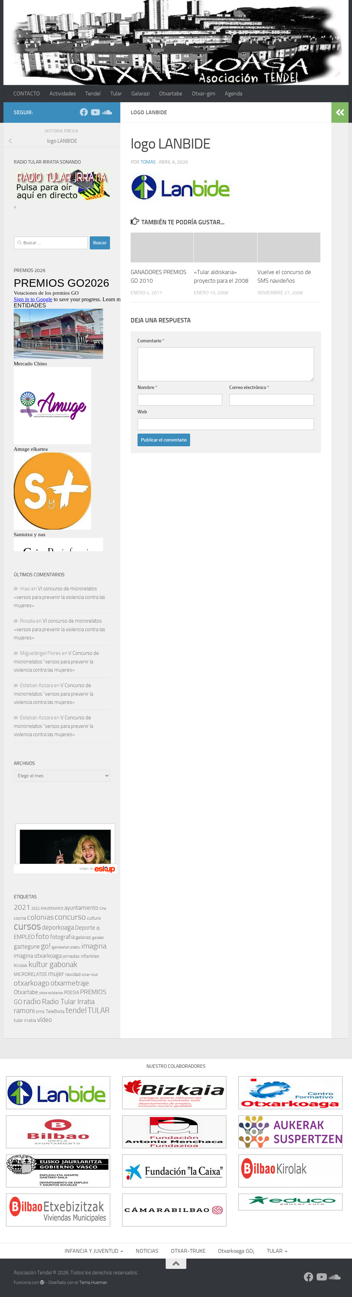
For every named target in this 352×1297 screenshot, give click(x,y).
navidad (72, 974)
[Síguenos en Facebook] (84, 112)
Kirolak (21, 965)
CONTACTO (26, 93)
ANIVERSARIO (52, 908)
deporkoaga (58, 927)
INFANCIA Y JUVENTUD (91, 1251)
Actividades (63, 93)
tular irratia (25, 1020)
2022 (35, 908)
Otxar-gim (203, 93)
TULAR (99, 1010)
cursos (27, 926)
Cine (102, 908)
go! (46, 946)
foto (42, 936)
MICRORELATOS (30, 974)
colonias (40, 917)
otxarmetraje (70, 983)
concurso (70, 917)
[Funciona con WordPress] (42, 1282)
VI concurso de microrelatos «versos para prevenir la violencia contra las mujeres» (59, 597)
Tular (116, 93)
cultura (94, 918)
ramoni (24, 1010)
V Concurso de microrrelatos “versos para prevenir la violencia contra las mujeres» (56, 661)
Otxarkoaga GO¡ (236, 1251)
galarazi (83, 937)
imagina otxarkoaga (38, 955)
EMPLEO (24, 936)
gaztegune (27, 946)
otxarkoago (32, 983)
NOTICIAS (147, 1251)
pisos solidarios (51, 993)
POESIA (71, 992)
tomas (148, 162)
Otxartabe (170, 93)
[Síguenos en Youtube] (95, 112)
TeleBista (55, 1011)
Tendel (93, 93)
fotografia (62, 936)
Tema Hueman (93, 1282)
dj (98, 928)
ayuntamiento (81, 907)
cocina (20, 918)
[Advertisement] (65, 809)
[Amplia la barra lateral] (340, 112)
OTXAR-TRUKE (188, 1251)
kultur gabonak (53, 964)
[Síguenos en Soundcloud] (106, 112)
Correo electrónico (249, 387)
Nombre (147, 387)
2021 (22, 907)
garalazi (98, 937)
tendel (76, 1010)
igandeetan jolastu (66, 947)
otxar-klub (89, 974)
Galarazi (140, 93)
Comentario (151, 341)
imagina (94, 946)
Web (142, 412)
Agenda (233, 93)
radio (32, 1001)
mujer (56, 974)
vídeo (44, 1020)
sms (40, 1011)
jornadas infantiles (81, 956)
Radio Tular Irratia (68, 1002)
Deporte (85, 927)
